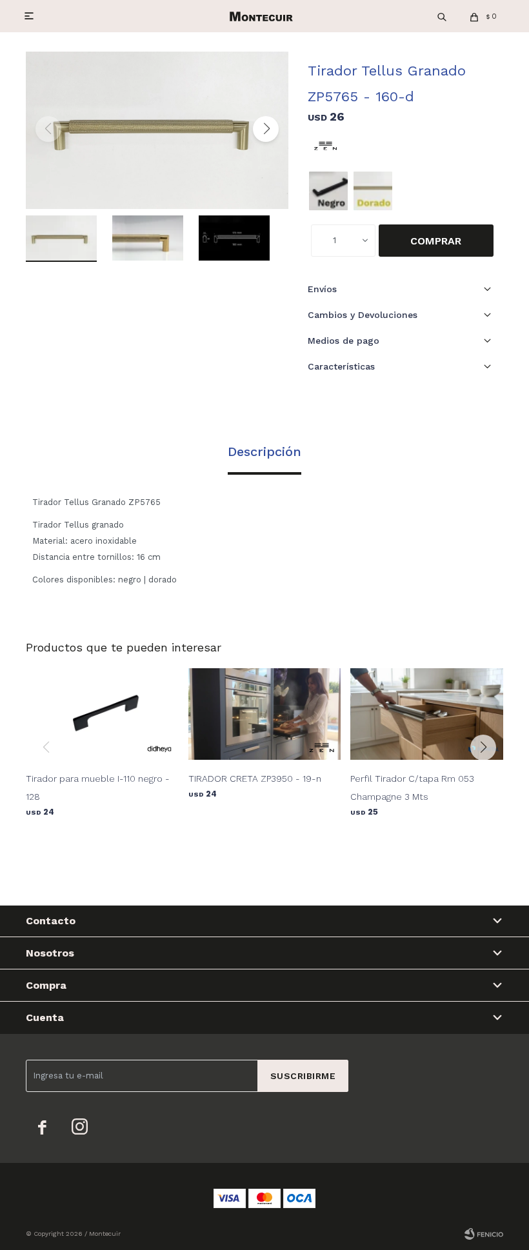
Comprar (435, 241)
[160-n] (328, 191)
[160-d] (373, 191)
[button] (442, 16)
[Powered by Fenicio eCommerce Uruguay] (483, 1234)
